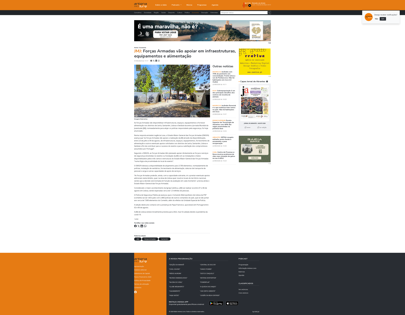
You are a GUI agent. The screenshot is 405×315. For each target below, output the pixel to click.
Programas (202, 5)
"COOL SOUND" (174, 269)
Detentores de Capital (142, 273)
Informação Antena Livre (247, 268)
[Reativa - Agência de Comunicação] (255, 61)
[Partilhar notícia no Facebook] (151, 61)
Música (189, 5)
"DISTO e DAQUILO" (207, 273)
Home (136, 48)
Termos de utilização (141, 284)
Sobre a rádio (161, 5)
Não (376, 19)
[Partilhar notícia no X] (154, 61)
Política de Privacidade (142, 280)
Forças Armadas (150, 239)
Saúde (163, 12)
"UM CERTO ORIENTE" (208, 291)
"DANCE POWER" (206, 269)
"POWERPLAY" (205, 282)
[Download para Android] (216, 303)
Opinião (241, 275)
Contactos (137, 288)
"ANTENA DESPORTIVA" (208, 278)
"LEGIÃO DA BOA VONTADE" (210, 295)
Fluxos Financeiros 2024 (142, 277)
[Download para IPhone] (232, 303)
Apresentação (139, 266)
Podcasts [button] (176, 5)
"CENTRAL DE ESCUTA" (208, 265)
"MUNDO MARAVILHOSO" (178, 278)
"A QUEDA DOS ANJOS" (208, 287)
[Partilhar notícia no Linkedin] (156, 61)
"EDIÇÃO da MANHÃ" (176, 265)
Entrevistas (214, 12)
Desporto (171, 12)
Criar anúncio (243, 293)
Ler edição (263, 127)
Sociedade (147, 12)
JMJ (138, 239)
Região (156, 12)
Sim (382, 19)
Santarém (164, 239)
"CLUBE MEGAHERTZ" (176, 287)
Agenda (215, 5)
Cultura (179, 12)
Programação (243, 265)
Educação (204, 12)
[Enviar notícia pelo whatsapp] (158, 61)
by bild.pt (255, 312)
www (248, 127)
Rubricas (242, 272)
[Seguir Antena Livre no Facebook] (135, 292)
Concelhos (137, 12)
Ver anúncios (243, 289)
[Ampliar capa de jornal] (254, 103)
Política (187, 12)
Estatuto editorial (140, 270)
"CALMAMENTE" (174, 291)
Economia (195, 12)
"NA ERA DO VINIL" (176, 282)
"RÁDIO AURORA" (175, 273)
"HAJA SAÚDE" (174, 295)
